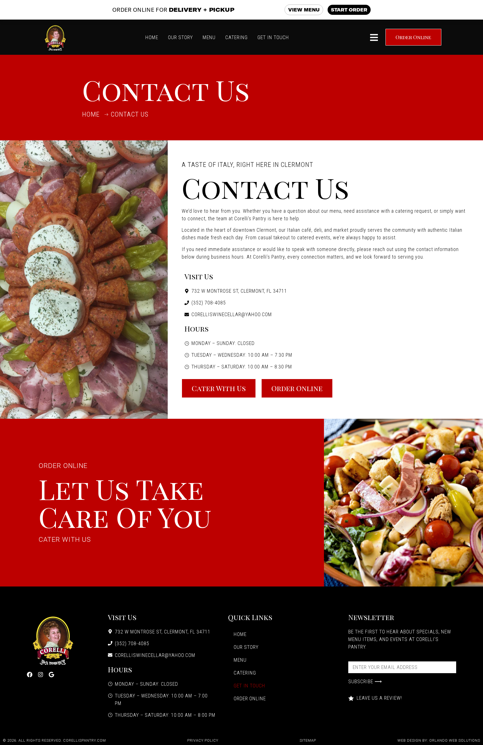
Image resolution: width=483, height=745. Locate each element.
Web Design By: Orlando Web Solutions (438, 740)
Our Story (246, 647)
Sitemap (308, 740)
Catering (245, 673)
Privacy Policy (202, 740)
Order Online (63, 466)
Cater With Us (65, 539)
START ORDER (349, 10)
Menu (240, 660)
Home (240, 634)
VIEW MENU (303, 10)
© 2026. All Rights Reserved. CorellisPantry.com (54, 740)
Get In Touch (249, 686)
